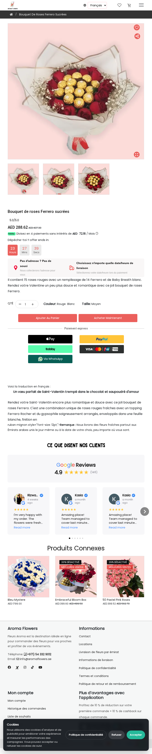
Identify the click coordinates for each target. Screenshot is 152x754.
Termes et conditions (94, 676)
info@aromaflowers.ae (35, 659)
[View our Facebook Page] (9, 667)
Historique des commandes (27, 709)
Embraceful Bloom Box (70, 600)
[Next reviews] (144, 511)
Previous (5, 91)
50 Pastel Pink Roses (116, 600)
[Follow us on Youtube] (42, 667)
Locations (85, 644)
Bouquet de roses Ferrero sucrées (42, 14)
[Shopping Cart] (129, 5)
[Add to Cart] (41, 584)
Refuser (117, 735)
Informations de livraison (96, 660)
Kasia (79, 495)
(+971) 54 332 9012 (38, 654)
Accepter (136, 735)
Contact (85, 636)
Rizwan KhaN (32, 495)
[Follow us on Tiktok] (32, 667)
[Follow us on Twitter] (17, 667)
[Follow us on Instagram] (25, 667)
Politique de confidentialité (86, 735)
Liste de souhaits (19, 716)
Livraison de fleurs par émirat (99, 652)
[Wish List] (119, 5)
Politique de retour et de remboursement (107, 684)
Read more (22, 527)
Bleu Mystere (16, 600)
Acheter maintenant (108, 318)
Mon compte (17, 701)
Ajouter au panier (47, 318)
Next (147, 91)
